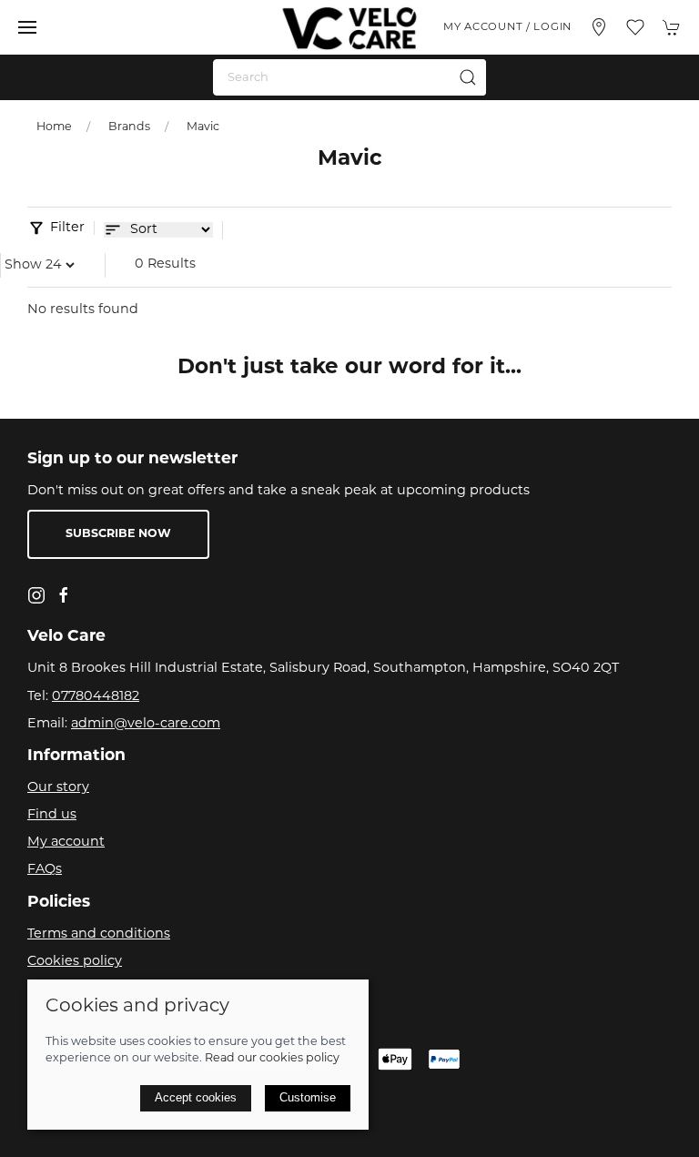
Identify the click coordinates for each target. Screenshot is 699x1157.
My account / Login (507, 27)
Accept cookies (196, 1097)
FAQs (44, 870)
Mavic (203, 127)
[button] (27, 27)
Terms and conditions (98, 934)
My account (66, 842)
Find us (51, 815)
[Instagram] (36, 595)
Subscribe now (118, 534)
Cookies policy (74, 962)
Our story (58, 788)
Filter (67, 228)
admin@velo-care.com (145, 724)
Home (54, 127)
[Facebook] (64, 595)
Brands (129, 127)
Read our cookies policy (272, 1058)
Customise (307, 1097)
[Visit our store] (599, 27)
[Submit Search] (468, 77)
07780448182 (95, 697)
